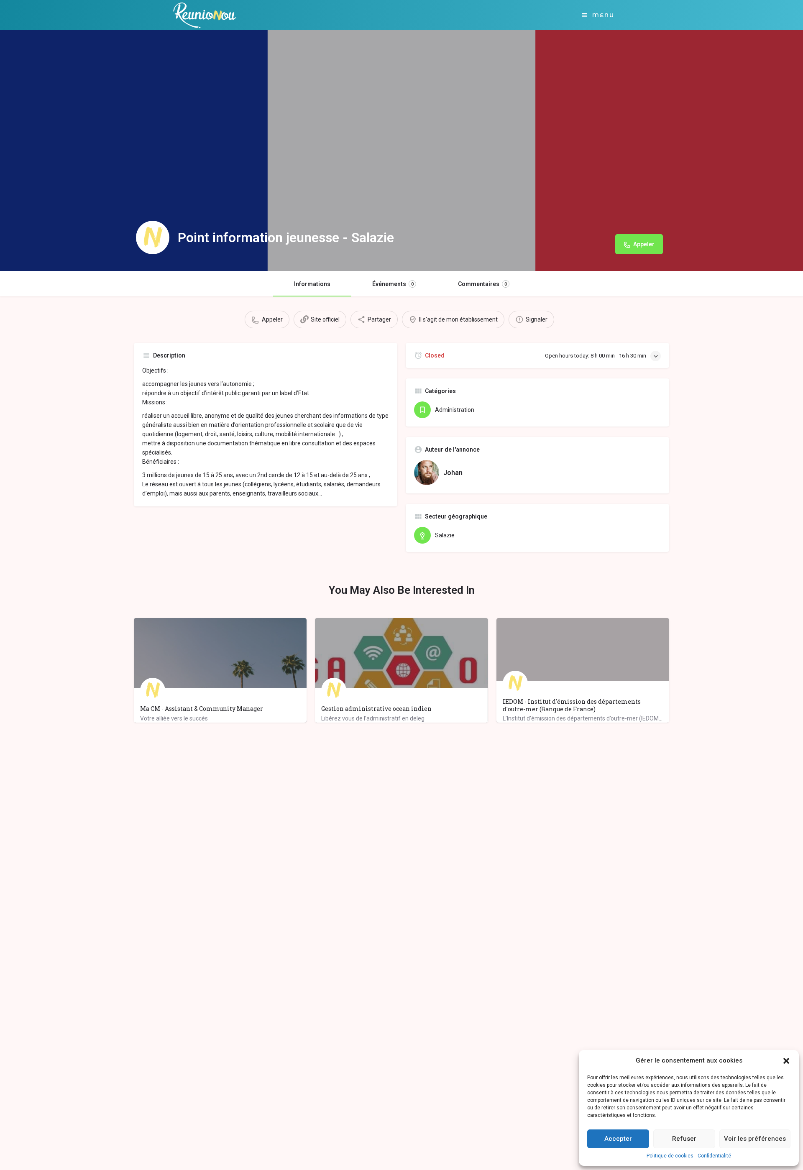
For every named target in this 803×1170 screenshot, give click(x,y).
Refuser (684, 1138)
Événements (393, 284)
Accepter (618, 1138)
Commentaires (482, 284)
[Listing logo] (152, 237)
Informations (312, 284)
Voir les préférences (755, 1138)
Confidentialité (714, 1156)
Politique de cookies (670, 1156)
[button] (786, 1061)
